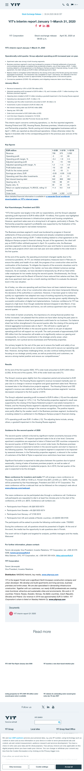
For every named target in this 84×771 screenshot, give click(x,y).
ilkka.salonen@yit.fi (64, 555)
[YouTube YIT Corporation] (53, 707)
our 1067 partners (16, 738)
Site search (39, 717)
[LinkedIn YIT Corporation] (48, 707)
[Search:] (59, 722)
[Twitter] (40, 25)
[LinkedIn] (44, 25)
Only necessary (15, 767)
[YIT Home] (15, 4)
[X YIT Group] (43, 707)
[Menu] (6, 4)
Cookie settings (42, 767)
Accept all (69, 767)
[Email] (48, 25)
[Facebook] (36, 25)
